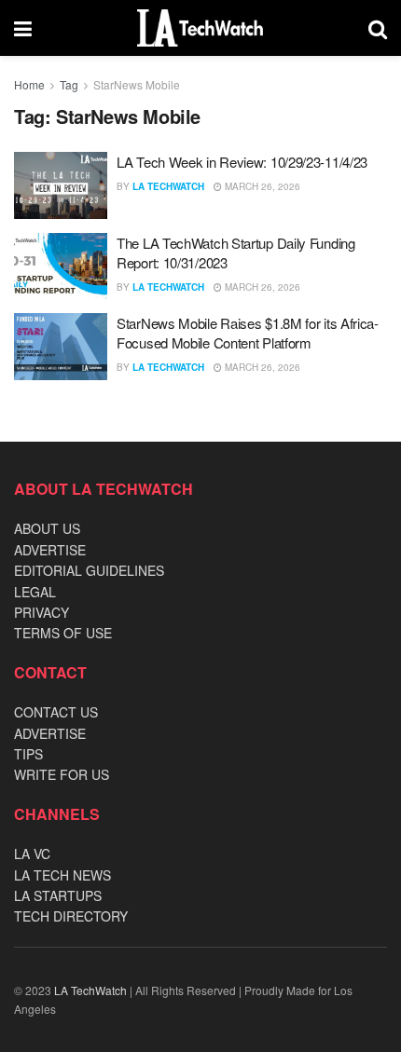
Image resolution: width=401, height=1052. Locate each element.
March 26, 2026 (261, 186)
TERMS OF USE (63, 632)
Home (29, 84)
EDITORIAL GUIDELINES (89, 570)
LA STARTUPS (58, 895)
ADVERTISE (50, 549)
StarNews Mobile (136, 84)
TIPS (28, 754)
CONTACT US (56, 712)
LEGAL (35, 591)
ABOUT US (47, 528)
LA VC (32, 853)
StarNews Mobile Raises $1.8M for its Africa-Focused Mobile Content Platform (248, 332)
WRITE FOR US (61, 774)
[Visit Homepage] (200, 28)
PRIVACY (41, 612)
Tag (69, 84)
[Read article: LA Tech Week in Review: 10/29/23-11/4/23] (60, 185)
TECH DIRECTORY (71, 916)
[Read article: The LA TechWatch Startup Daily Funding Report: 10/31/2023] (60, 266)
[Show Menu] (23, 28)
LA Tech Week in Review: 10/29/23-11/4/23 (242, 161)
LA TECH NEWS (62, 875)
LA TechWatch (168, 186)
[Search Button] (377, 28)
